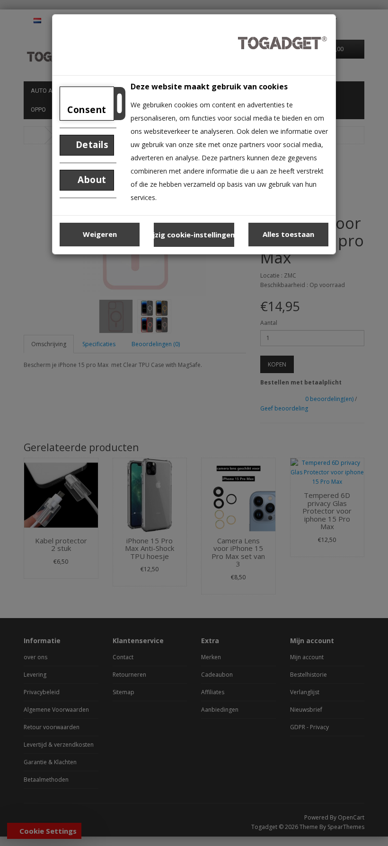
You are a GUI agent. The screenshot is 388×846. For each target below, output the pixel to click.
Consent (86, 110)
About (90, 180)
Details (90, 145)
